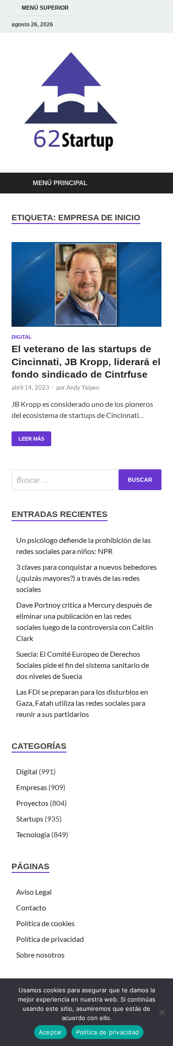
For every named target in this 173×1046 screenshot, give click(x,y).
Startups (29, 818)
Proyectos (32, 802)
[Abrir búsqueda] (150, 183)
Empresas (31, 787)
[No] (161, 1012)
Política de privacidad (50, 938)
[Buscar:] (86, 479)
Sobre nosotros (40, 954)
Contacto (31, 907)
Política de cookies (45, 923)
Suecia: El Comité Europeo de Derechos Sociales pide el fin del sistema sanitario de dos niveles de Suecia (82, 664)
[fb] (155, 24)
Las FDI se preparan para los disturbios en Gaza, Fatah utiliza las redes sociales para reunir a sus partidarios (82, 702)
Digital (22, 337)
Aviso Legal (34, 891)
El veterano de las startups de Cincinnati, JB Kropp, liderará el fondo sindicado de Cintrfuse (86, 361)
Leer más (28, 436)
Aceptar (50, 1032)
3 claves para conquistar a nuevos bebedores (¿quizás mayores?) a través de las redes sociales (86, 577)
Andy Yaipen (82, 387)
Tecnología (33, 834)
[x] (144, 24)
